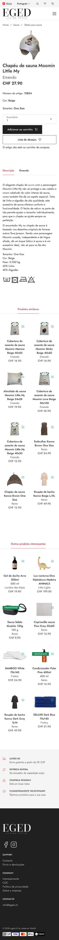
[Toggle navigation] (54, 13)
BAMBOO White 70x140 (14, 670)
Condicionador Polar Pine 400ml (44, 670)
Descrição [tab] (8, 170)
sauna (31, 185)
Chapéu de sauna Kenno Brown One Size (15, 496)
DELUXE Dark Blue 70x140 (44, 717)
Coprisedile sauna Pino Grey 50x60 (44, 624)
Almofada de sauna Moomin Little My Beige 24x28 (15, 395)
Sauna (16, 24)
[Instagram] (13, 844)
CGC (5, 883)
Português (22, 3)
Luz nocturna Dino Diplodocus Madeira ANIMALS (44, 579)
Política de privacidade (15, 886)
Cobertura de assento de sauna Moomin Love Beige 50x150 (44, 397)
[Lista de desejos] (45, 4)
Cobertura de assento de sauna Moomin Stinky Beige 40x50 (44, 347)
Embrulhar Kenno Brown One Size (44, 443)
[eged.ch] (17, 13)
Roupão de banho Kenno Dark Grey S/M (14, 718)
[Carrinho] (52, 4)
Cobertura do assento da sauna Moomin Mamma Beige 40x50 (15, 347)
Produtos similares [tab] (28, 309)
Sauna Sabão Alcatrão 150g (15, 624)
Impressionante (11, 879)
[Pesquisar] (37, 4)
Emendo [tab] (24, 170)
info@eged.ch (10, 905)
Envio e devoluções (13, 864)
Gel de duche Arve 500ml (15, 578)
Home (6, 24)
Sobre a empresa (12, 890)
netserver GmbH (28, 928)
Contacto (8, 860)
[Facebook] (6, 844)
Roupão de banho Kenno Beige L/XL (44, 494)
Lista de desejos (27, 139)
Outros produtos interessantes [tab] (28, 544)
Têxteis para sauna (33, 24)
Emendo (9, 77)
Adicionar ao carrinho (20, 129)
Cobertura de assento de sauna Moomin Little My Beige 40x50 (15, 447)
